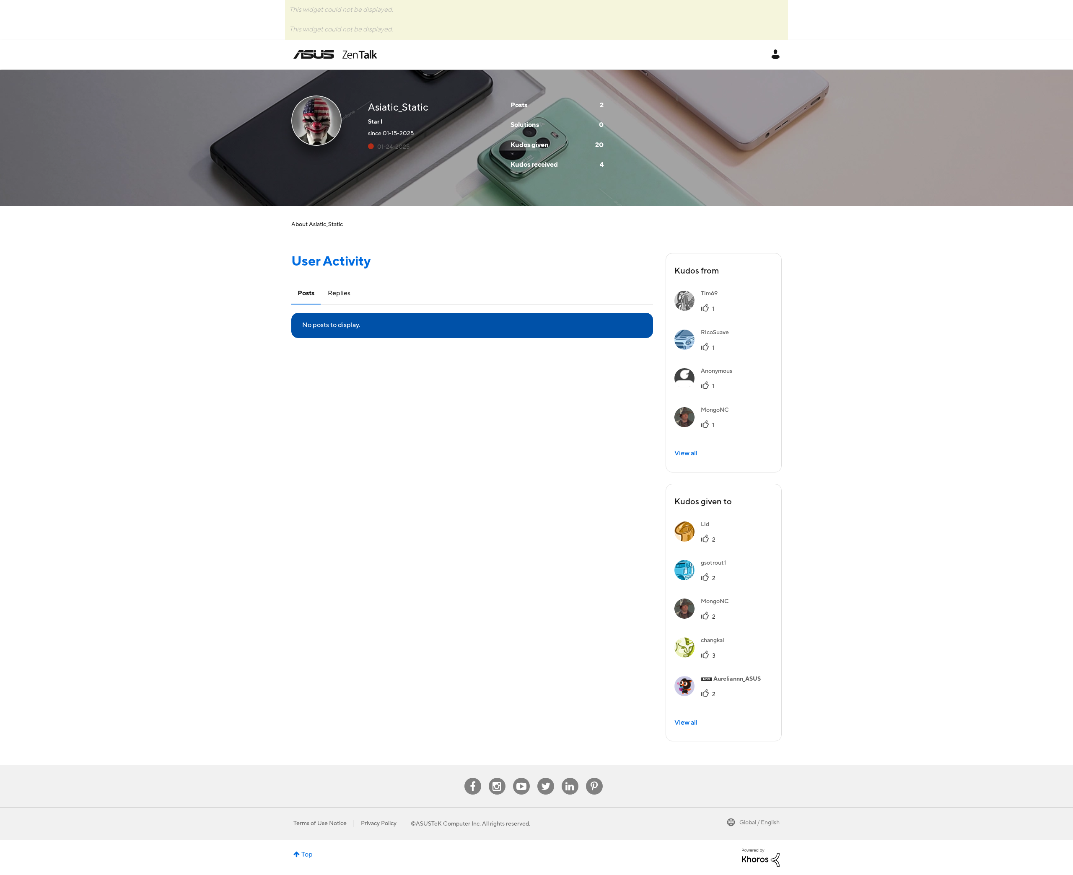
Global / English (759, 822)
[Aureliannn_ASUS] (720, 694)
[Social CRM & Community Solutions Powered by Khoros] (761, 857)
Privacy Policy (379, 823)
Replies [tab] (339, 293)
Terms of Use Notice (320, 823)
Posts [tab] (306, 293)
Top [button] (307, 854)
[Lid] (694, 539)
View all (685, 453)
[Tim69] (699, 309)
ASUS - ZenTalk (335, 54)
